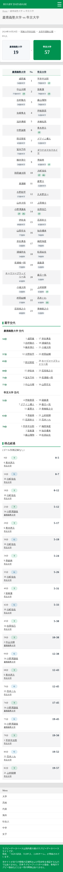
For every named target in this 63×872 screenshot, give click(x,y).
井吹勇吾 (21, 241)
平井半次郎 (43, 78)
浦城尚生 (21, 252)
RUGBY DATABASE (15, 4)
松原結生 (41, 252)
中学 (4, 828)
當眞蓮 (40, 89)
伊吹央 (22, 220)
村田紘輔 (21, 298)
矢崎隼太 (21, 113)
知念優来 (41, 230)
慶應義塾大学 (19, 72)
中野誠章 (21, 130)
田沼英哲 (21, 138)
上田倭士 (41, 203)
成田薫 (22, 78)
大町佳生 (41, 170)
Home (5, 11)
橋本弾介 (21, 160)
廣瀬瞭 (22, 183)
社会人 (5, 821)
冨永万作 (21, 149)
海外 (4, 815)
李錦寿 (40, 160)
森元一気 (41, 275)
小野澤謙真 (20, 209)
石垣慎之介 (20, 308)
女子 (4, 834)
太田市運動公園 (46, 31)
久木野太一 (43, 194)
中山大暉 (21, 89)
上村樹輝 (41, 287)
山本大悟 (21, 203)
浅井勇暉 (21, 121)
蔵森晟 (40, 262)
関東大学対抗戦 (28, 31)
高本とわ (41, 298)
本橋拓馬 (41, 121)
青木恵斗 (41, 128)
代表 (4, 809)
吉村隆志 (21, 100)
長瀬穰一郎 (20, 262)
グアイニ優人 (44, 138)
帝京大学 (41, 72)
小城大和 (21, 287)
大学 (4, 796)
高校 (4, 803)
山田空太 (21, 230)
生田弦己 (41, 209)
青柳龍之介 (43, 308)
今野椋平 (21, 192)
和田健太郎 (20, 173)
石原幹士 (41, 220)
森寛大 (40, 181)
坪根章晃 (41, 110)
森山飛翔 (41, 100)
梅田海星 (41, 241)
